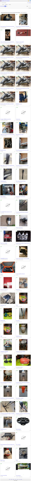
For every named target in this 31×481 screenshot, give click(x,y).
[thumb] (2, 6)
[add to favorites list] (16, 27)
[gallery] (5, 6)
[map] (6, 6)
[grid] (4, 6)
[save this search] (30, 2)
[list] (1, 6)
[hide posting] (14, 27)
